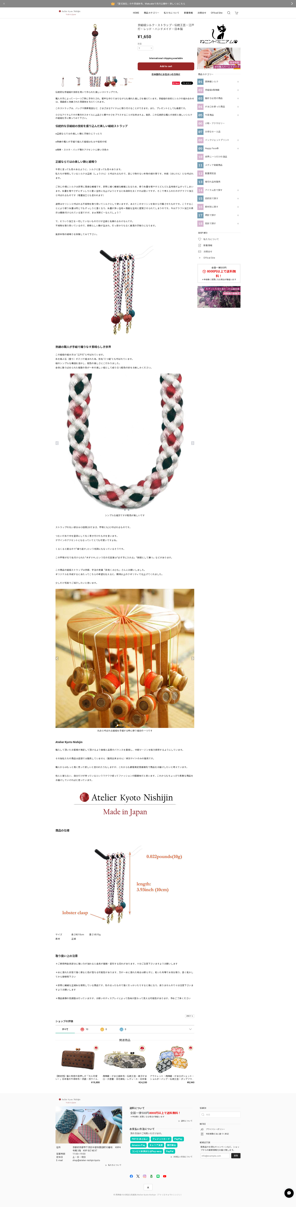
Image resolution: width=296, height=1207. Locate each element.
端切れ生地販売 (212, 182)
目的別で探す (211, 198)
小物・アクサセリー (215, 123)
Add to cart (166, 66)
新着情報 (188, 13)
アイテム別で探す (214, 190)
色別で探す (210, 223)
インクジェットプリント (217, 140)
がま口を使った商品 (215, 106)
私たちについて (171, 13)
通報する (189, 1016)
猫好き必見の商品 (214, 98)
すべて (65, 1029)
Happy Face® (212, 148)
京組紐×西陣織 (212, 90)
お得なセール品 (212, 131)
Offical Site (216, 13)
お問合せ (201, 13)
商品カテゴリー (151, 13)
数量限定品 (210, 173)
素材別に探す (211, 207)
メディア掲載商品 (214, 165)
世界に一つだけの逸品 (216, 156)
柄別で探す (210, 215)
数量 (140, 44)
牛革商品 (209, 115)
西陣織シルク (211, 81)
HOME (136, 13)
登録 (236, 1155)
